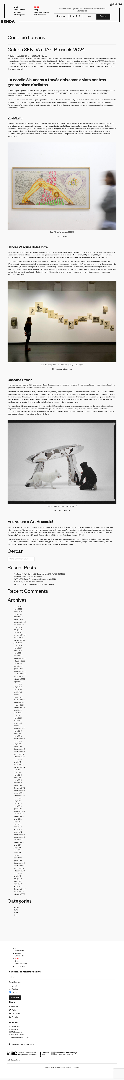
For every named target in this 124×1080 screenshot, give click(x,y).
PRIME (105, 93)
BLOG (16, 910)
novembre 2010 (19, 866)
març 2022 (18, 695)
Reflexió (101, 542)
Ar (24, 59)
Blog (36, 10)
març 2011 (17, 855)
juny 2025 (18, 627)
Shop (36, 7)
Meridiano (77, 255)
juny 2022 (18, 687)
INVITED (21, 96)
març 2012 (18, 827)
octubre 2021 (19, 705)
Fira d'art (44, 542)
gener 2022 (18, 697)
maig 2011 (17, 850)
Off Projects (19, 15)
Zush (69, 123)
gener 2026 (18, 620)
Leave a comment (66, 545)
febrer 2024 (18, 656)
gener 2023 (18, 669)
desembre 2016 (19, 739)
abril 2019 (17, 734)
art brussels (31, 539)
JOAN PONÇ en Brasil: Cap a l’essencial (29, 582)
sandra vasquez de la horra (18, 545)
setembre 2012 (19, 817)
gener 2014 (18, 786)
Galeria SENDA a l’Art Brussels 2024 (46, 50)
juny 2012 (17, 822)
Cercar (62, 16)
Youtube (14, 1017)
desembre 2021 (19, 700)
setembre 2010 (19, 871)
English (15, 989)
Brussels (29, 59)
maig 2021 (18, 718)
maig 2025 (18, 630)
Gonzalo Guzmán (43, 392)
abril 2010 (17, 881)
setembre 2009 (19, 894)
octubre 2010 (19, 868)
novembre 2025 (20, 622)
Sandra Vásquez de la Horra (97, 100)
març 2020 (18, 726)
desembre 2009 (20, 889)
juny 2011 (17, 848)
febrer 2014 (18, 783)
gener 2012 (18, 832)
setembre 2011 (19, 843)
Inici (16, 7)
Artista (16, 907)
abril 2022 (18, 692)
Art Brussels (86, 59)
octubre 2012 (19, 814)
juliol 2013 (17, 798)
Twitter (14, 1010)
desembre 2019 (19, 728)
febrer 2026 (18, 617)
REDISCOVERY (66, 59)
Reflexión (108, 542)
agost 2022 (18, 682)
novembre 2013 (19, 791)
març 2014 (18, 780)
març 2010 (18, 884)
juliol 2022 (18, 684)
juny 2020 (18, 723)
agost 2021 (18, 710)
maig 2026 (18, 609)
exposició (105, 539)
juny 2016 (17, 744)
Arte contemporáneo (59, 539)
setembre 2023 (19, 661)
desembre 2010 (19, 863)
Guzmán (14, 402)
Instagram (15, 1014)
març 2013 (17, 806)
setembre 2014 (19, 767)
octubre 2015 (19, 754)
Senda (8, 22)
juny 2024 (18, 646)
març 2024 (18, 653)
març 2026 (18, 614)
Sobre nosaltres (41, 13)
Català (14, 992)
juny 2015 (17, 762)
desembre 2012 (19, 811)
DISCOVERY (12, 96)
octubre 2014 (19, 765)
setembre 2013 (19, 796)
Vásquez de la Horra (19, 262)
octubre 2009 (19, 892)
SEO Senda (42, 56)
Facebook (14, 1007)
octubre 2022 (19, 677)
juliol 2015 (17, 760)
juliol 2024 (18, 643)
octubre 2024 (19, 638)
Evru (77, 123)
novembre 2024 (20, 635)
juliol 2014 (17, 770)
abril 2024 (18, 651)
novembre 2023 (19, 659)
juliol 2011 (17, 845)
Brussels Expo (37, 535)
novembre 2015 (19, 752)
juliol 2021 (17, 713)
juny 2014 (17, 773)
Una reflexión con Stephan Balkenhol (28, 577)
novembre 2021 (19, 703)
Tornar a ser (93, 61)
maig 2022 (18, 690)
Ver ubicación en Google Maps (22, 1045)
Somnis (38, 545)
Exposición (12, 542)
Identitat (78, 542)
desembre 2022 (20, 671)
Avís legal (76, 1068)
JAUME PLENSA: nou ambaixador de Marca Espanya (34, 584)
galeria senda (54, 542)
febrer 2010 (18, 887)
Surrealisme (46, 545)
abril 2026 (18, 612)
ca (89, 16)
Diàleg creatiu (87, 539)
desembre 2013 (19, 788)
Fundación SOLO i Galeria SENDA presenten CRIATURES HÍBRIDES (39, 574)
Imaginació (86, 542)
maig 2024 (18, 648)
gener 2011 (18, 861)
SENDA (32, 545)
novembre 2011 (19, 837)
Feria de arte (36, 542)
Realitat (94, 542)
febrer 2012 (18, 830)
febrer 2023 (18, 666)
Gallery (18, 539)
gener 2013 (18, 809)
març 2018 (18, 736)
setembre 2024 (19, 640)
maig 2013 (17, 804)
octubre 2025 (19, 625)
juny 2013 (17, 801)
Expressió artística (23, 542)
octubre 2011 (18, 840)
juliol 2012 (17, 819)
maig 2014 (18, 775)
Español (15, 986)
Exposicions (19, 10)
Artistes (17, 13)
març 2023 (18, 664)
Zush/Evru (60, 61)
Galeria (116, 5)
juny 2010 (17, 876)
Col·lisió (49, 388)
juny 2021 (17, 716)
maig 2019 (18, 731)
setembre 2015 (19, 757)
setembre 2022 (19, 679)
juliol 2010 (17, 874)
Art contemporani (43, 539)
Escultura (97, 539)
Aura (90, 255)
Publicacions (40, 15)
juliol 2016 (17, 741)
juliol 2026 (18, 607)
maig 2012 (18, 824)
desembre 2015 (19, 749)
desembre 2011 (19, 835)
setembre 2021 (19, 708)
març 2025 (18, 633)
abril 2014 (17, 778)
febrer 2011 (18, 858)
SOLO (37, 96)
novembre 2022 (20, 674)
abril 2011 (17, 853)
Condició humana (74, 539)
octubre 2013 (18, 793)
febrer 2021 (18, 721)
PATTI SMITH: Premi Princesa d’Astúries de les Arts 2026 (35, 579)
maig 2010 (18, 879)
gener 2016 (18, 747)
